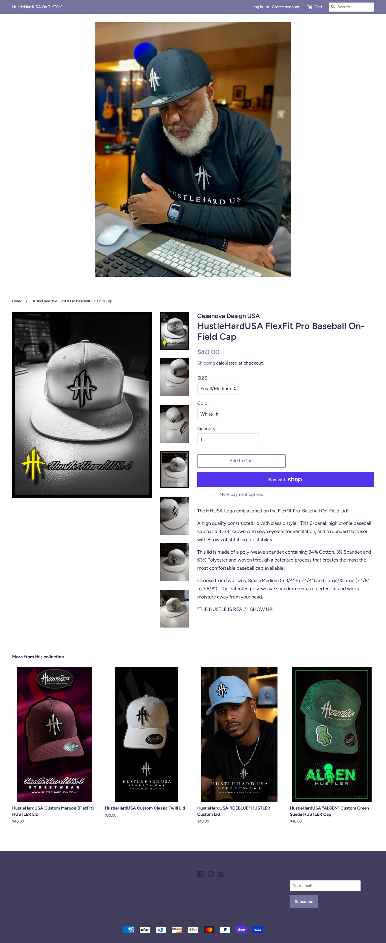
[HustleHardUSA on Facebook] (200, 875)
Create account (286, 7)
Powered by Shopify (226, 919)
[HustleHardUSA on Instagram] (211, 875)
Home (17, 301)
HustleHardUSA (191, 919)
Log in (258, 7)
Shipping (206, 363)
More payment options (241, 494)
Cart (318, 7)
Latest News (25, 862)
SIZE (202, 378)
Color (203, 403)
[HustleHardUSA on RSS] (221, 875)
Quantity (206, 428)
